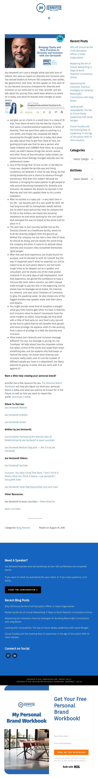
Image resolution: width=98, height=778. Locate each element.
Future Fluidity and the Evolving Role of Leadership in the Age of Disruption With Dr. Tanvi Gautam (81, 133)
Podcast (26, 527)
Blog (19, 527)
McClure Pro (38, 682)
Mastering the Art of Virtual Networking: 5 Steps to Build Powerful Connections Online (81, 70)
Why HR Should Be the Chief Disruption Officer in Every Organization (40, 606)
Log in (79, 682)
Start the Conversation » (23, 590)
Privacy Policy (65, 679)
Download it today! (21, 397)
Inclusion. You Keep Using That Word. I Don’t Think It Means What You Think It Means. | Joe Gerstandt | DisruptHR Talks (31, 476)
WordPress (70, 682)
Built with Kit (71, 766)
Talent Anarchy (47, 501)
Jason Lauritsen (13, 508)
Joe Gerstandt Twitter (15, 422)
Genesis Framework (55, 682)
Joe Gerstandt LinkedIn (16, 415)
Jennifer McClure (50, 679)
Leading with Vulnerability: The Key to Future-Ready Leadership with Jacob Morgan (81, 113)
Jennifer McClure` (49, 8)
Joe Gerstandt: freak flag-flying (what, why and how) (31, 487)
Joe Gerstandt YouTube (16, 465)
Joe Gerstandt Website (16, 407)
